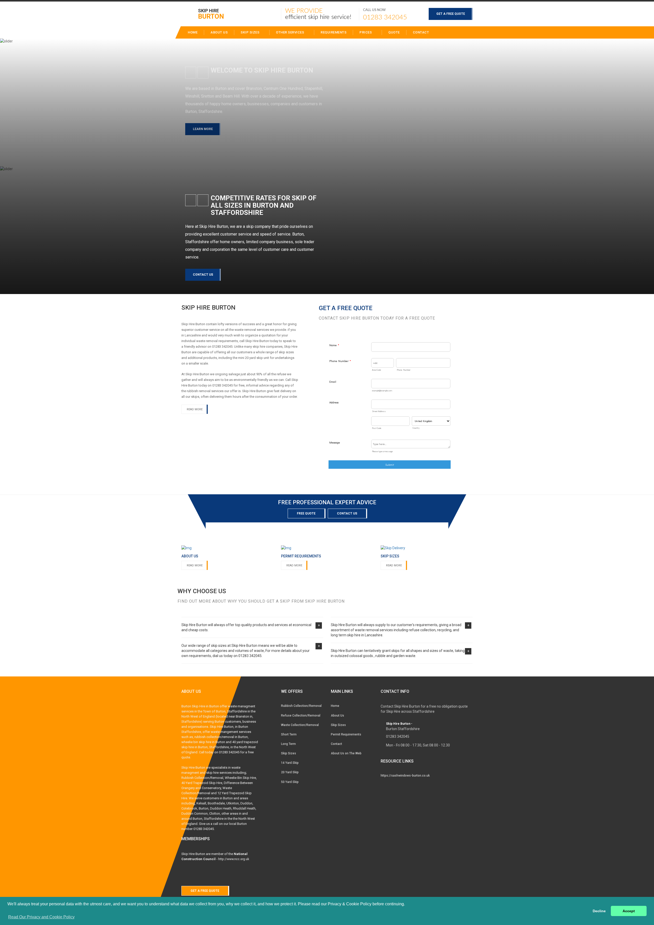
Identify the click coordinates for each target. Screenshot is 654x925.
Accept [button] (629, 911)
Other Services (290, 32)
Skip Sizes (250, 32)
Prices (366, 32)
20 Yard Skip (290, 772)
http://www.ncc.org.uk (233, 859)
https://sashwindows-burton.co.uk (405, 775)
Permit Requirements (346, 734)
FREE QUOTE (306, 513)
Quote (394, 32)
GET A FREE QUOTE (450, 14)
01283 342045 (385, 17)
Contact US (347, 513)
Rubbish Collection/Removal (301, 706)
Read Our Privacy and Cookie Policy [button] (41, 917)
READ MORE (195, 409)
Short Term (289, 734)
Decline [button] (599, 911)
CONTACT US (203, 274)
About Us (337, 715)
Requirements (333, 32)
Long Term (288, 744)
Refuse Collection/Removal (300, 715)
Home (335, 706)
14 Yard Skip (290, 763)
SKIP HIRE (211, 13)
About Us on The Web (346, 753)
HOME (192, 32)
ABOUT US (219, 32)
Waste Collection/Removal (300, 725)
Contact (421, 32)
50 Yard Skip (290, 782)
